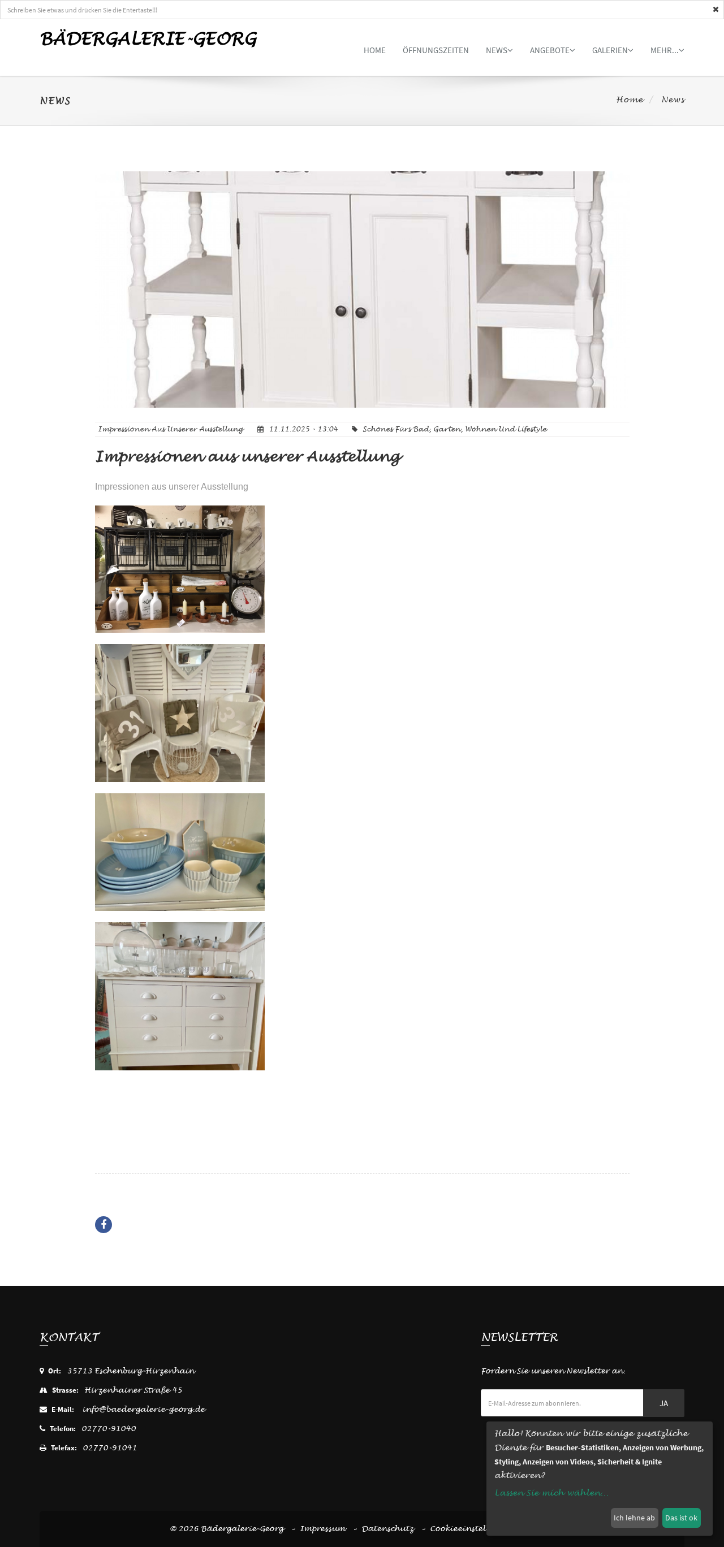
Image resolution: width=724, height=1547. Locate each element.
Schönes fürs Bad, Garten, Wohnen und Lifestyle (454, 429)
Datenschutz (387, 1528)
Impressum (322, 1528)
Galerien (610, 50)
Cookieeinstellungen (472, 1528)
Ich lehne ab (634, 1518)
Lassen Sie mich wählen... (551, 1493)
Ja (664, 1403)
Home (375, 50)
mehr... (664, 50)
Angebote (550, 50)
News (496, 50)
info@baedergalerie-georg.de (143, 1409)
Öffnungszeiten (436, 50)
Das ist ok (681, 1518)
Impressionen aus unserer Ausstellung (247, 456)
